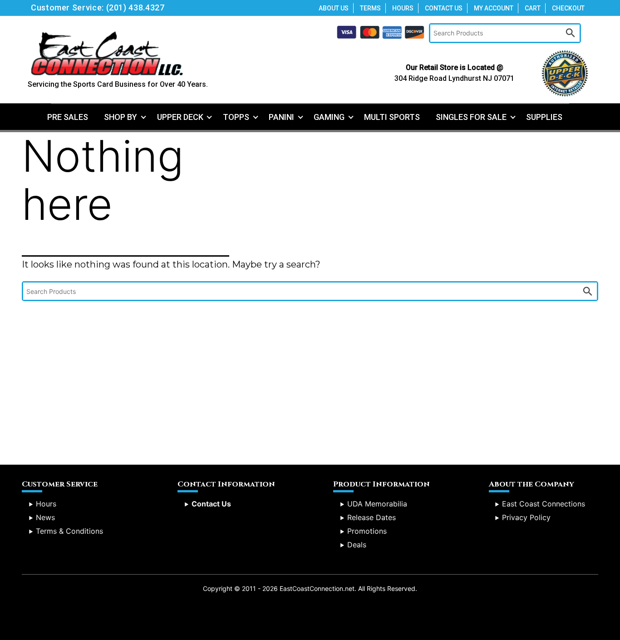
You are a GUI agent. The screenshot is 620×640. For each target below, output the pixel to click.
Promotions (367, 531)
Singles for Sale (471, 117)
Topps (236, 117)
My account (493, 8)
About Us (334, 8)
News (45, 517)
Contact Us (444, 8)
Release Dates (371, 517)
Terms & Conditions (69, 531)
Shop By (120, 117)
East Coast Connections (543, 503)
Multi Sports (392, 117)
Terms (370, 8)
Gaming (329, 117)
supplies (544, 117)
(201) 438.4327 (135, 7)
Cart (533, 8)
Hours (402, 8)
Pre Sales (67, 117)
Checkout (568, 8)
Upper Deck (180, 117)
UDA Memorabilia (377, 503)
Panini (281, 117)
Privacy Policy (526, 517)
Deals (356, 544)
